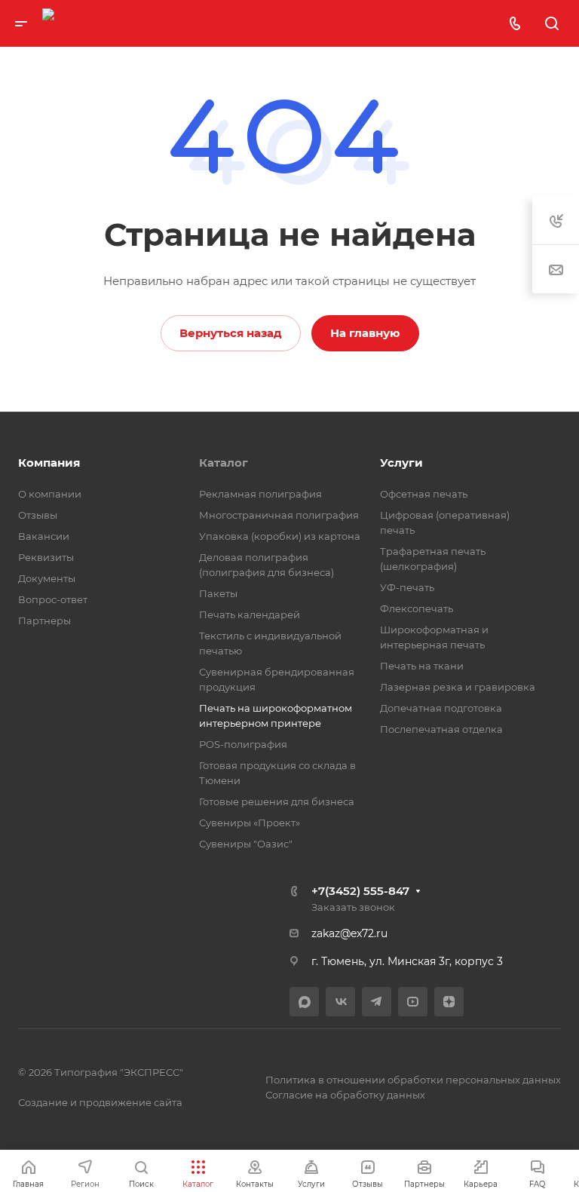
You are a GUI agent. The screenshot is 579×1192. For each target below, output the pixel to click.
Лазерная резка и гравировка (457, 687)
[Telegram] (376, 1001)
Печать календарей (249, 614)
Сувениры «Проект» (249, 823)
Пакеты (218, 593)
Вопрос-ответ (52, 599)
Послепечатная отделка (441, 729)
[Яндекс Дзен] (449, 1001)
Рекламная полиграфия (260, 494)
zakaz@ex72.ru (349, 933)
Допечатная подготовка (441, 708)
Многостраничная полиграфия (279, 515)
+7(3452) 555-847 (360, 891)
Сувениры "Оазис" (246, 844)
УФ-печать (407, 587)
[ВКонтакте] (340, 1001)
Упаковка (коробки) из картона (279, 536)
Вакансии (43, 536)
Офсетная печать (423, 494)
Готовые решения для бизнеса (276, 801)
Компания (49, 462)
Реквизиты (46, 557)
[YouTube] (412, 1001)
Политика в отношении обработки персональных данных (413, 1080)
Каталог (223, 462)
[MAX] (304, 1001)
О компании (49, 494)
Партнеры (44, 620)
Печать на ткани (422, 666)
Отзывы (37, 515)
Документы (46, 578)
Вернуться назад (230, 333)
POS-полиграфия (243, 744)
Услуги (401, 462)
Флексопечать (416, 608)
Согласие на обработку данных (345, 1095)
